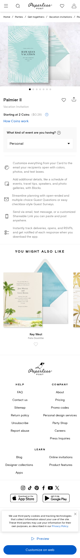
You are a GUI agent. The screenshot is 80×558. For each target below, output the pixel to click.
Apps (19, 472)
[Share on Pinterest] (36, 488)
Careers (60, 431)
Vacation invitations (60, 17)
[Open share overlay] (74, 99)
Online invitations (61, 457)
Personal (16, 143)
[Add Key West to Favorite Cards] (35, 344)
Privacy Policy (60, 526)
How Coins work (16, 121)
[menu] (6, 6)
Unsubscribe (20, 423)
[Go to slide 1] (30, 89)
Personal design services (60, 415)
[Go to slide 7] (50, 89)
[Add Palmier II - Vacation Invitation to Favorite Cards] (63, 100)
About (60, 392)
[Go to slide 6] (47, 89)
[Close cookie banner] (75, 514)
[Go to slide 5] (43, 89)
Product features (60, 465)
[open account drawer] (74, 6)
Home (6, 17)
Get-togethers (36, 17)
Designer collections (19, 465)
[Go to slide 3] (37, 89)
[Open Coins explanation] (47, 115)
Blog (19, 457)
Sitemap (20, 407)
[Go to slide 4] (40, 89)
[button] (59, 133)
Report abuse (20, 431)
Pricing (60, 400)
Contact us (20, 400)
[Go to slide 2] (33, 89)
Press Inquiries (60, 438)
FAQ (20, 392)
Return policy (20, 415)
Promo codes (60, 407)
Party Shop (60, 423)
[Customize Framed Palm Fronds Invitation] (40, 54)
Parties (19, 17)
